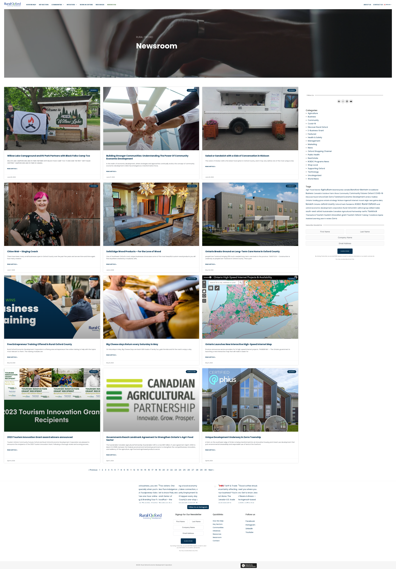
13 (138, 470)
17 (152, 470)
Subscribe (345, 251)
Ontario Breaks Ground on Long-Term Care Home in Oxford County (242, 251)
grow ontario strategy (328, 200)
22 (171, 470)
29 (201, 470)
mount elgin (364, 200)
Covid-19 (312, 123)
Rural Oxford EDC (350, 208)
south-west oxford (314, 211)
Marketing (312, 144)
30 (205, 470)
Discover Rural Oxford (318, 127)
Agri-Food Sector (313, 190)
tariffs (364, 211)
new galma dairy (376, 200)
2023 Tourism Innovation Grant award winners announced (40, 437)
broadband (373, 190)
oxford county (328, 204)
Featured (312, 134)
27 (193, 470)
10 (127, 470)
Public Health (314, 154)
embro (368, 197)
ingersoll (347, 200)
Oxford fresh (340, 204)
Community (313, 120)
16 (149, 470)
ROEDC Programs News (318, 161)
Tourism (320, 215)
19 (160, 470)
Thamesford (311, 215)
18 (156, 470)
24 (180, 470)
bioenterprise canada (341, 190)
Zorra (334, 218)
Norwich (309, 204)
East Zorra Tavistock (333, 197)
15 (145, 470)
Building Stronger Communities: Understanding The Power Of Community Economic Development (147, 157)
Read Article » (12, 169)
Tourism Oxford (354, 215)
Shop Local (313, 165)
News (310, 147)
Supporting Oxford (316, 168)
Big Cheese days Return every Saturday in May (132, 344)
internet (355, 200)
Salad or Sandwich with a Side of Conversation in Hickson (237, 155)
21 (167, 470)
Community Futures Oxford (361, 193)
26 (188, 470)
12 (134, 470)
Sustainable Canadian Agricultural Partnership (342, 211)
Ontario (317, 204)
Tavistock (372, 211)
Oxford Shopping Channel (320, 151)
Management (314, 141)
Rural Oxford (369, 204)
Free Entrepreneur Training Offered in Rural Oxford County (39, 344)
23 (176, 470)
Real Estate (313, 158)
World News (313, 178)
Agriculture (313, 113)
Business (312, 116)
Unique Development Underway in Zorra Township (233, 437)
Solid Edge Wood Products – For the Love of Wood (133, 251)
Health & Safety (315, 137)
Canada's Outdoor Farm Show (326, 193)
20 (164, 470)
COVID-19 (378, 193)
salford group (363, 208)
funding (316, 200)
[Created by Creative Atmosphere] (249, 565)
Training (365, 215)
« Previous (92, 470)
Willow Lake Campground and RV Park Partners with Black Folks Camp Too (48, 155)
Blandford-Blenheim (359, 189)
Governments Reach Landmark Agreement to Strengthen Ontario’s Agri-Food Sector (149, 438)
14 (141, 470)
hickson (341, 200)
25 (184, 470)
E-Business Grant (316, 130)
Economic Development (354, 197)
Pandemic (350, 204)
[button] (63, 4)
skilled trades (374, 208)
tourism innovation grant (335, 215)
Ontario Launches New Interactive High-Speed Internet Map (238, 344)
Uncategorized (314, 175)
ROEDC (358, 204)
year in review (326, 218)
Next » (211, 470)
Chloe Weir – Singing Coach (22, 251)
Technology (313, 172)
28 (197, 470)
